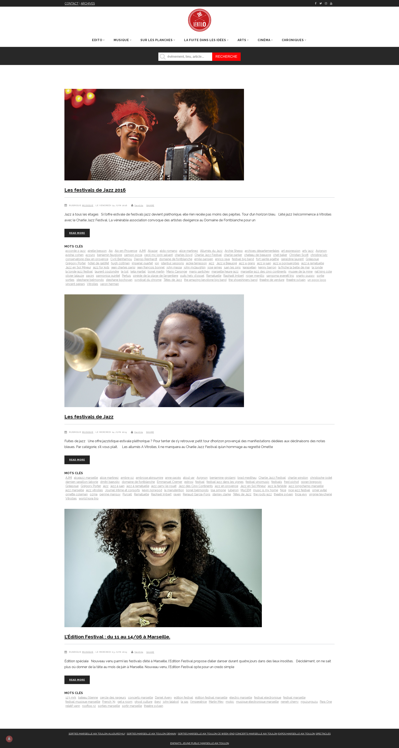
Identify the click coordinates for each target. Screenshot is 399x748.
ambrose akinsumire (149, 477)
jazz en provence (226, 486)
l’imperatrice (198, 701)
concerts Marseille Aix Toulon (256, 733)
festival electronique (267, 697)
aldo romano (168, 250)
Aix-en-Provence (126, 250)
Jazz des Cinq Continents (196, 486)
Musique (87, 205)
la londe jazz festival (79, 271)
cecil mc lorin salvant (158, 255)
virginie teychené (320, 494)
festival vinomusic (257, 482)
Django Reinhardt (145, 259)
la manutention (174, 490)
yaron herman (109, 284)
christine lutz (319, 255)
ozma (93, 494)
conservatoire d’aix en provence (86, 259)
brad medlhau (247, 477)
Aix (111, 250)
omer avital (319, 490)
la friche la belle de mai (294, 267)
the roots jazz (263, 494)
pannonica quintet (108, 275)
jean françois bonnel (151, 267)
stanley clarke (221, 494)
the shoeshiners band (243, 280)
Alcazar (153, 250)
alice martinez (188, 250)
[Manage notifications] (9, 739)
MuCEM (246, 490)
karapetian (249, 267)
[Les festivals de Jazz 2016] (154, 135)
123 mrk (70, 697)
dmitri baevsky (110, 482)
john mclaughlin (195, 267)
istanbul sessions (172, 263)
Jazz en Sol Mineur (78, 267)
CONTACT (72, 3)
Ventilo (138, 205)
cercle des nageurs (113, 697)
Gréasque (312, 259)
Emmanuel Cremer (169, 482)
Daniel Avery (163, 697)
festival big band (243, 259)
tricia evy (301, 494)
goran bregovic (311, 482)
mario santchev (199, 271)
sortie (320, 275)
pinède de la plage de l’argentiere (155, 275)
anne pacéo (173, 477)
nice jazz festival (299, 490)
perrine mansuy (110, 494)
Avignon (321, 250)
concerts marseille (140, 697)
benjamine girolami (222, 477)
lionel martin (156, 271)
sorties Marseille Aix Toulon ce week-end (206, 733)
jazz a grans (247, 263)
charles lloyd (183, 255)
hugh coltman (120, 263)
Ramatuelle (213, 275)
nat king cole (323, 271)
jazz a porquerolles (286, 263)
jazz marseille (74, 490)
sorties (69, 280)
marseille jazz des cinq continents (263, 271)
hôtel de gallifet (98, 263)
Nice (283, 490)
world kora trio (89, 498)
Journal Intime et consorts (122, 490)
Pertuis (126, 275)
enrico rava (222, 259)
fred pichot (291, 482)
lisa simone (218, 490)
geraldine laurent (292, 259)
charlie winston (298, 477)
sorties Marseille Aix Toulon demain (151, 733)
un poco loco (317, 280)
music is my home (265, 490)
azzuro (90, 255)
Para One (326, 701)
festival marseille (294, 697)
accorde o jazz (75, 250)
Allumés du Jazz (211, 250)
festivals (276, 482)
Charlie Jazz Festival (208, 255)
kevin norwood (152, 490)
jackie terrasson (196, 263)
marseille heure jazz (225, 271)
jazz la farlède (277, 486)
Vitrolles (92, 284)
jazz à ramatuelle (312, 263)
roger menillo (255, 275)
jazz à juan (264, 263)
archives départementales (262, 250)
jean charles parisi (123, 267)
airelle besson (97, 250)
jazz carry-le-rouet (163, 486)
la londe (317, 267)
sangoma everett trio (280, 275)
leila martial (138, 271)
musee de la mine (300, 271)
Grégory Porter (75, 263)
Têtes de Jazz (173, 280)
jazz (211, 263)
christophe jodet (321, 477)
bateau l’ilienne (88, 697)
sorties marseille (109, 706)
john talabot (171, 701)
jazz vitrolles (94, 490)
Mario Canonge (176, 271)
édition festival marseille (211, 697)
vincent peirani (75, 284)
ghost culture (143, 701)
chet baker (280, 255)
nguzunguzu (309, 701)
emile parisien (203, 259)
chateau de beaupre (257, 255)
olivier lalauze (74, 275)
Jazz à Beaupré (226, 263)
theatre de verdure (272, 280)
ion (157, 263)
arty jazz (308, 250)
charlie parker (233, 255)
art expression (290, 250)
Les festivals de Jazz (88, 416)
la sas (184, 701)
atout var (189, 477)
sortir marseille (132, 706)
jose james (215, 267)
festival (199, 482)
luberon (233, 490)
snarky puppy (305, 275)
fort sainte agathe (267, 259)
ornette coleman (76, 494)
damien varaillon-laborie (81, 482)
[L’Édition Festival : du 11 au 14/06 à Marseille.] (163, 569)
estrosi (188, 482)
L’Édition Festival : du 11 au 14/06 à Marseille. (117, 636)
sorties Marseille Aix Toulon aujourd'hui (97, 733)
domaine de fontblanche (175, 259)
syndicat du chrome (147, 280)
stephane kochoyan (119, 280)
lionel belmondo (197, 490)
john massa (174, 267)
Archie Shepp (234, 250)
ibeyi (157, 701)
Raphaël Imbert (233, 275)
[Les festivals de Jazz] (154, 351)
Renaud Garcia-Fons (196, 494)
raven (177, 494)
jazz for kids (101, 267)
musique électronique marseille (257, 701)
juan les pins (232, 267)
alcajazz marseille (86, 477)
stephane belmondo (90, 280)
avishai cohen (74, 255)
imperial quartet (142, 263)
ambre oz (127, 477)
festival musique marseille (82, 701)
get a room (124, 701)
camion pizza (133, 255)
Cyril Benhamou (121, 259)
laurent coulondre (107, 271)
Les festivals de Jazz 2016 (95, 190)
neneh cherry (290, 701)
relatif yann (72, 706)
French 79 (108, 701)
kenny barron (267, 267)
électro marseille (240, 697)
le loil (124, 271)
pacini (90, 275)
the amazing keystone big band (205, 280)
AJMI (142, 250)
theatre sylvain (295, 280)
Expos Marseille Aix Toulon (296, 733)
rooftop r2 (89, 706)
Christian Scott (298, 255)
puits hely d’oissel (192, 275)
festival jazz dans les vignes (225, 482)
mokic (230, 701)
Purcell (127, 494)
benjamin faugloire (109, 255)
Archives (88, 3)
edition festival (183, 697)
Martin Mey (216, 701)
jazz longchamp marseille (306, 486)
